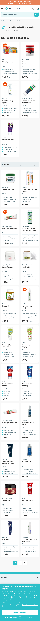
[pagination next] (25, 563)
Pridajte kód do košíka (21, 3)
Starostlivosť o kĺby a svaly (17, 21)
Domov (5, 21)
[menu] (2, 8)
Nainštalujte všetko (20, 613)
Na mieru (29, 617)
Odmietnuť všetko (11, 617)
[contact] (33, 8)
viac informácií (6, 600)
